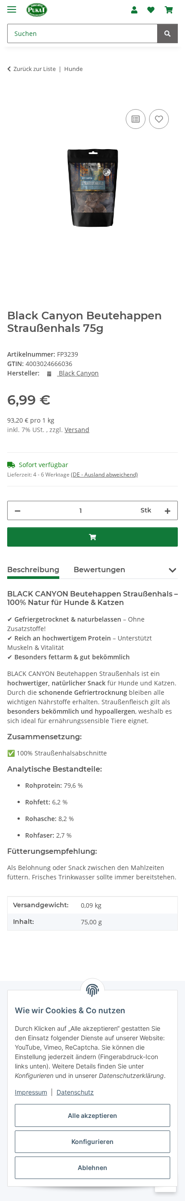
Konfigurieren (92, 1141)
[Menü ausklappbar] (11, 5)
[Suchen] (167, 33)
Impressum (31, 1092)
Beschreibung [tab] (33, 569)
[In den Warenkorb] (14, 97)
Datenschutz (75, 1092)
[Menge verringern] (17, 510)
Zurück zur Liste (34, 69)
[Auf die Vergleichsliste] (135, 119)
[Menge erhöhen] (167, 510)
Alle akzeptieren (92, 1115)
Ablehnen (92, 1167)
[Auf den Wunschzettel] (159, 119)
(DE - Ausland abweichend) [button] (104, 474)
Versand (77, 429)
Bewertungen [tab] (99, 569)
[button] (134, 10)
